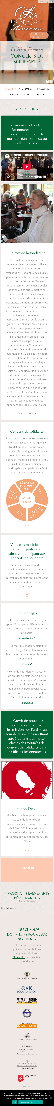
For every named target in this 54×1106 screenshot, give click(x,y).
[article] (27, 167)
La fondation (25, 89)
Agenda (14, 94)
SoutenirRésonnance (39, 35)
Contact (39, 94)
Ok (15, 1102)
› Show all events (27, 900)
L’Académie (43, 89)
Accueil (9, 89)
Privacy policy (27, 1086)
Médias (26, 94)
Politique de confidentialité (31, 1102)
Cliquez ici (18, 957)
